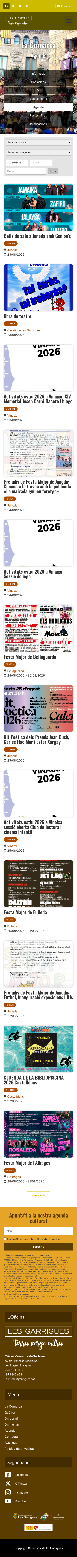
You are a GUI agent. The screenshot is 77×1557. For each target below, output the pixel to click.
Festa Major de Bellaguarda (30, 656)
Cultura (10, 323)
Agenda (38, 107)
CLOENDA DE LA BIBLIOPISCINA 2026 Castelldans (34, 1080)
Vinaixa (12, 415)
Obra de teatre (17, 316)
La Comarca (13, 1406)
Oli (38, 90)
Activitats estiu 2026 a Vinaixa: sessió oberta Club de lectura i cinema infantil (34, 826)
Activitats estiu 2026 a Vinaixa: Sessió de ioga (34, 574)
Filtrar (53, 171)
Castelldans (15, 1096)
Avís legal (11, 1442)
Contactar (12, 1436)
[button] (68, 21)
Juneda (12, 250)
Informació (38, 73)
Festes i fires (38, 115)
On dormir (12, 1418)
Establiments (38, 98)
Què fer (10, 1412)
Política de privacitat (19, 1448)
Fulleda (12, 926)
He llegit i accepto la (33, 1239)
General (10, 243)
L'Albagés (14, 1177)
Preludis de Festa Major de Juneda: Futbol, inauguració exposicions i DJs (38, 995)
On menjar (12, 1424)
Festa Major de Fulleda (25, 912)
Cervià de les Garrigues (23, 330)
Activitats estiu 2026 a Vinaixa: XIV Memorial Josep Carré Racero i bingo (38, 399)
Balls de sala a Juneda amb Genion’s (37, 235)
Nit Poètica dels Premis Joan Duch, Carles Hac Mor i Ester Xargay (36, 739)
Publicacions (38, 124)
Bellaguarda (15, 671)
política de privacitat (47, 1239)
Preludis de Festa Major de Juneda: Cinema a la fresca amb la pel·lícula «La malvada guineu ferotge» (37, 486)
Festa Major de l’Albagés (27, 1162)
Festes (10, 498)
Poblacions (38, 82)
